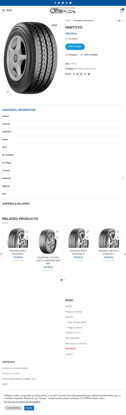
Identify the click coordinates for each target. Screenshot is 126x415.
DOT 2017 (119, 147)
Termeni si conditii (10, 374)
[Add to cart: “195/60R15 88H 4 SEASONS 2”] (87, 237)
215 (122, 116)
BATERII (69, 317)
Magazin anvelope (73, 312)
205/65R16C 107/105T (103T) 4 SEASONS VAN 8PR (48, 260)
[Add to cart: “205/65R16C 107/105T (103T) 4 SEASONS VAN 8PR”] (57, 237)
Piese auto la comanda (76, 344)
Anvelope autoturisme (83, 20)
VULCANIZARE (72, 338)
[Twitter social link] (59, 3)
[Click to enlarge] (8, 92)
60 (122, 124)
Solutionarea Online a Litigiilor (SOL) (19, 379)
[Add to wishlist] (27, 231)
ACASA (68, 306)
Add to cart (75, 47)
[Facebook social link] (55, 3)
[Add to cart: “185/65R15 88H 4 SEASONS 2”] (27, 237)
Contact (69, 354)
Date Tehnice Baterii (77, 322)
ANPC (5, 384)
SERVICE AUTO (72, 333)
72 (122, 186)
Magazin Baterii (75, 328)
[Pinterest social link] (63, 3)
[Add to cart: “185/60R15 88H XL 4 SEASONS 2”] (118, 237)
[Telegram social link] (71, 3)
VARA (121, 140)
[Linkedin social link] (67, 3)
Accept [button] (29, 408)
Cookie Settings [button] (13, 408)
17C (122, 132)
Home (68, 20)
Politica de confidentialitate (15, 368)
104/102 (119, 155)
